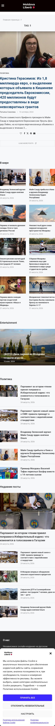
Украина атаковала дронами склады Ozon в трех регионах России (12, 228)
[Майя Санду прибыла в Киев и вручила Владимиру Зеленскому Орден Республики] (9, 454)
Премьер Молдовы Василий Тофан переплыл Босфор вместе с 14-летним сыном (37, 471)
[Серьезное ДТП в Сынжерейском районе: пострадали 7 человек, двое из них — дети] (9, 594)
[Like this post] (21, 133)
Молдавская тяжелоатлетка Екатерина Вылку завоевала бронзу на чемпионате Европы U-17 (42, 301)
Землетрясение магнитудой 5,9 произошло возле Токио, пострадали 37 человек (12, 261)
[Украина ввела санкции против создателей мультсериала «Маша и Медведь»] (13, 285)
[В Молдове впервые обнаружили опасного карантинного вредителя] (9, 576)
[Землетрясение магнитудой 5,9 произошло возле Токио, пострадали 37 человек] (13, 246)
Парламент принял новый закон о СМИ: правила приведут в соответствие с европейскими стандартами (38, 415)
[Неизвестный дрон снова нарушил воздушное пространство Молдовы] (42, 213)
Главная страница (11, 20)
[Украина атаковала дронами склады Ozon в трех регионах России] (13, 213)
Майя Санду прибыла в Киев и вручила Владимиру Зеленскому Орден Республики (37, 453)
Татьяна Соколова (8, 112)
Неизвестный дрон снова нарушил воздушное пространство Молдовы (40, 228)
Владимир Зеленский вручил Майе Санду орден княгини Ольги (36, 435)
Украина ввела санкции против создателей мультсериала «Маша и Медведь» (10, 301)
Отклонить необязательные (27, 706)
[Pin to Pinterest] (31, 133)
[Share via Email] (34, 133)
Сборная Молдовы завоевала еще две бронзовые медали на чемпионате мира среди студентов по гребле (40, 264)
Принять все (27, 697)
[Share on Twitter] (28, 133)
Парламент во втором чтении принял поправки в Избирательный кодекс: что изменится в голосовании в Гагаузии (36, 392)
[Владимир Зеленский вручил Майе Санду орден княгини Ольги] (9, 436)
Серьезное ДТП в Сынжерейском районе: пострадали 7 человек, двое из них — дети (38, 592)
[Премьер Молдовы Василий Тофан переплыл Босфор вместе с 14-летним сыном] (9, 473)
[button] (50, 653)
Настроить (27, 714)
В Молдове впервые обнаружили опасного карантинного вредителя (36, 573)
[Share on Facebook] (24, 133)
